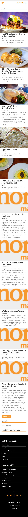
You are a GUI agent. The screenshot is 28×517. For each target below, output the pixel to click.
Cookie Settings (14, 508)
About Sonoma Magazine (9, 469)
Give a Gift (5, 459)
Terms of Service (6, 486)
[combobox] (13, 425)
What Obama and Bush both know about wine (14, 385)
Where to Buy (5, 445)
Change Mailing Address (8, 451)
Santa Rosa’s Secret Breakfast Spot (10, 107)
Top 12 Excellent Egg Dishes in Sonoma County (13, 35)
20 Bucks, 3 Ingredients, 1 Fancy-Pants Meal (12, 182)
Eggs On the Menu (9, 149)
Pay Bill (4, 454)
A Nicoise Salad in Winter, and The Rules (12, 263)
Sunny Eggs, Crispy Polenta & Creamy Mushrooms (14, 352)
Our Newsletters (6, 481)
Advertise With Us (7, 472)
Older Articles (6, 416)
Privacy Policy (6, 483)
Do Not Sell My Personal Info (14, 505)
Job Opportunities (7, 478)
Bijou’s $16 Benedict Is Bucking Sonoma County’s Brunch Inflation (13, 71)
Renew (3, 456)
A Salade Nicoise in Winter (13, 311)
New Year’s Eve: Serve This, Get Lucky (13, 215)
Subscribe (4, 448)
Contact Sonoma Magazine (9, 475)
